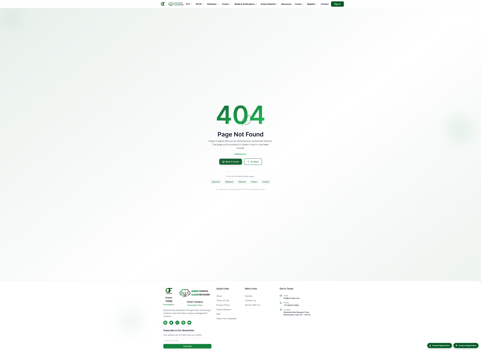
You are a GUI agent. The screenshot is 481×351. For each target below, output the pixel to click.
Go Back (255, 161)
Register (311, 4)
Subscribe (187, 346)
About (219, 296)
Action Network (268, 4)
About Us (216, 182)
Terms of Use (222, 300)
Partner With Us (252, 305)
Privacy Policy (223, 305)
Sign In (337, 4)
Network (242, 182)
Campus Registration (467, 345)
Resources (286, 4)
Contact (325, 4)
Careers (248, 296)
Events (225, 4)
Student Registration (441, 345)
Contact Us (250, 300)
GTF (188, 4)
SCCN (198, 4)
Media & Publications (245, 4)
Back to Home (232, 161)
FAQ (218, 314)
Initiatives (211, 4)
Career (298, 4)
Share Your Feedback (226, 318)
